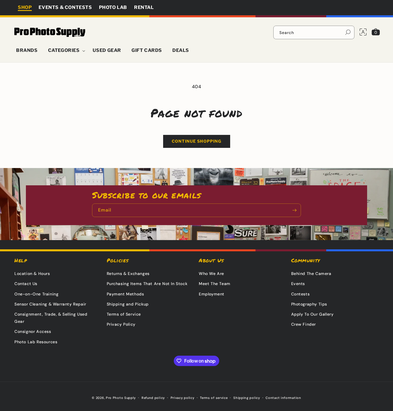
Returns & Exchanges (128, 273)
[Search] (348, 32)
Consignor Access (32, 331)
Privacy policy (182, 398)
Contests (300, 294)
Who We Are (211, 273)
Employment (211, 294)
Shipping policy (246, 398)
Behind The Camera (311, 273)
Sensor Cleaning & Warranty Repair (50, 304)
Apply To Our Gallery (312, 314)
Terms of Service (124, 314)
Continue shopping (197, 141)
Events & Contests (65, 7)
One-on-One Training (36, 294)
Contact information (283, 398)
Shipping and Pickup (128, 304)
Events (298, 283)
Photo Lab (113, 7)
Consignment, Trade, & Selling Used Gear (50, 318)
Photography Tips (309, 304)
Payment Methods (125, 294)
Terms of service (214, 398)
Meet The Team (214, 283)
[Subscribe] (294, 210)
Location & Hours (32, 273)
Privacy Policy (121, 324)
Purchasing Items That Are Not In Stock (147, 283)
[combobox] (314, 32)
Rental (144, 7)
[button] (65, 50)
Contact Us (25, 283)
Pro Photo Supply (121, 398)
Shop (25, 7)
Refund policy (153, 398)
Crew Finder (303, 324)
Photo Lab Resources (35, 341)
